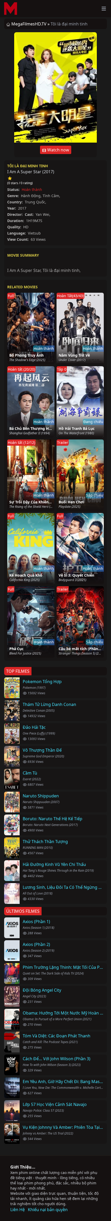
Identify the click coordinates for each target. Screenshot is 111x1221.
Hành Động (31, 195)
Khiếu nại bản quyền (48, 1209)
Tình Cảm (51, 195)
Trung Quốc (35, 201)
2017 (48, 172)
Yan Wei (42, 214)
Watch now (57, 150)
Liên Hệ (17, 1209)
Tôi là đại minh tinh (27, 165)
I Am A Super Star (24, 270)
